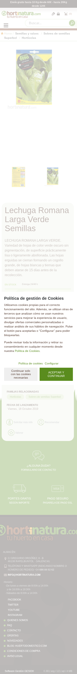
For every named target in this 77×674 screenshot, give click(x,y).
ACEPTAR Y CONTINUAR (56, 374)
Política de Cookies (27, 351)
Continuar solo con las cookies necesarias (21, 374)
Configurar (52, 363)
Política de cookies (30, 363)
